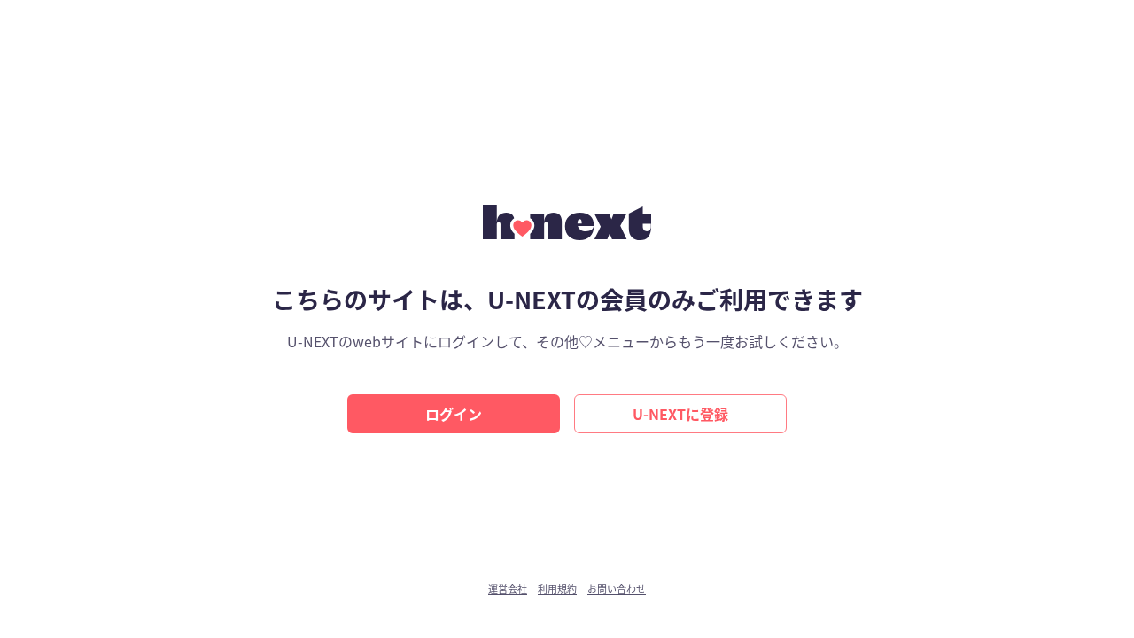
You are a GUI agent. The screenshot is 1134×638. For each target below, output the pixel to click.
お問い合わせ (616, 588)
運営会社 (507, 588)
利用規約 (557, 588)
